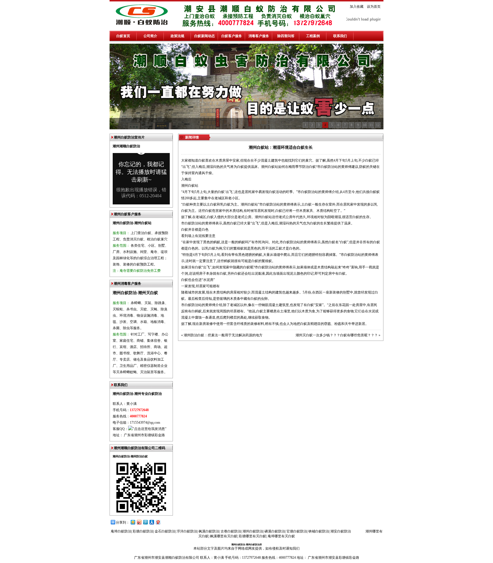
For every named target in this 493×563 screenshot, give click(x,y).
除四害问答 (285, 36)
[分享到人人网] (151, 522)
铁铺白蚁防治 (318, 531)
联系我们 (340, 36)
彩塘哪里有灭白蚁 (252, 536)
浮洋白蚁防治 (187, 531)
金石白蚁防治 (165, 531)
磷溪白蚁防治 (274, 531)
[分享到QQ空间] (133, 522)
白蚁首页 (123, 36)
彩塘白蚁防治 (143, 531)
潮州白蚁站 (263, 217)
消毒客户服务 (258, 36)
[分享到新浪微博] (139, 522)
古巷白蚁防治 (231, 531)
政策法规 (177, 36)
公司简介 (150, 36)
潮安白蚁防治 (340, 531)
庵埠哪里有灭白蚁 (281, 536)
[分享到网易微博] (158, 522)
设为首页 (374, 7)
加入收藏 (356, 7)
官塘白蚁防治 (296, 531)
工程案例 (313, 36)
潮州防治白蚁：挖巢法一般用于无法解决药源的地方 (223, 335)
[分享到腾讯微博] (145, 522)
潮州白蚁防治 (253, 531)
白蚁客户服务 (231, 36)
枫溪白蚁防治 (209, 531)
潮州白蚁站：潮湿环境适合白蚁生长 (281, 147)
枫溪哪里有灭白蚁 (223, 536)
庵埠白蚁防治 (121, 531)
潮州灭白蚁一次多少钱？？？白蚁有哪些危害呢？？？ (337, 335)
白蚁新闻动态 (204, 36)
